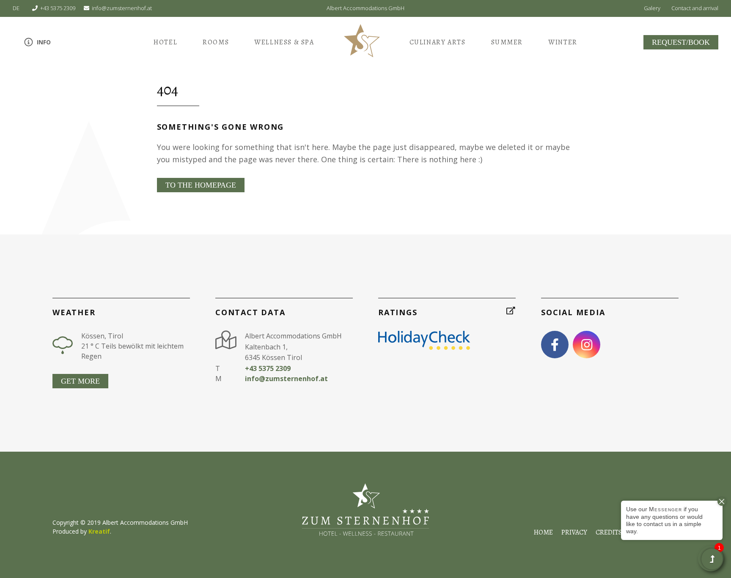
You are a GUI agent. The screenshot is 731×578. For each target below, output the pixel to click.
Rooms (216, 42)
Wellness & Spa (284, 42)
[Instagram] (586, 344)
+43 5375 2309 (268, 368)
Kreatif (99, 531)
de (16, 8)
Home (543, 532)
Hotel (165, 42)
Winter (562, 42)
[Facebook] (555, 344)
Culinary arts (437, 42)
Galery (652, 8)
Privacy (574, 532)
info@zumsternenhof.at (286, 378)
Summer (507, 42)
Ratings (398, 312)
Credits (609, 532)
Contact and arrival (694, 8)
